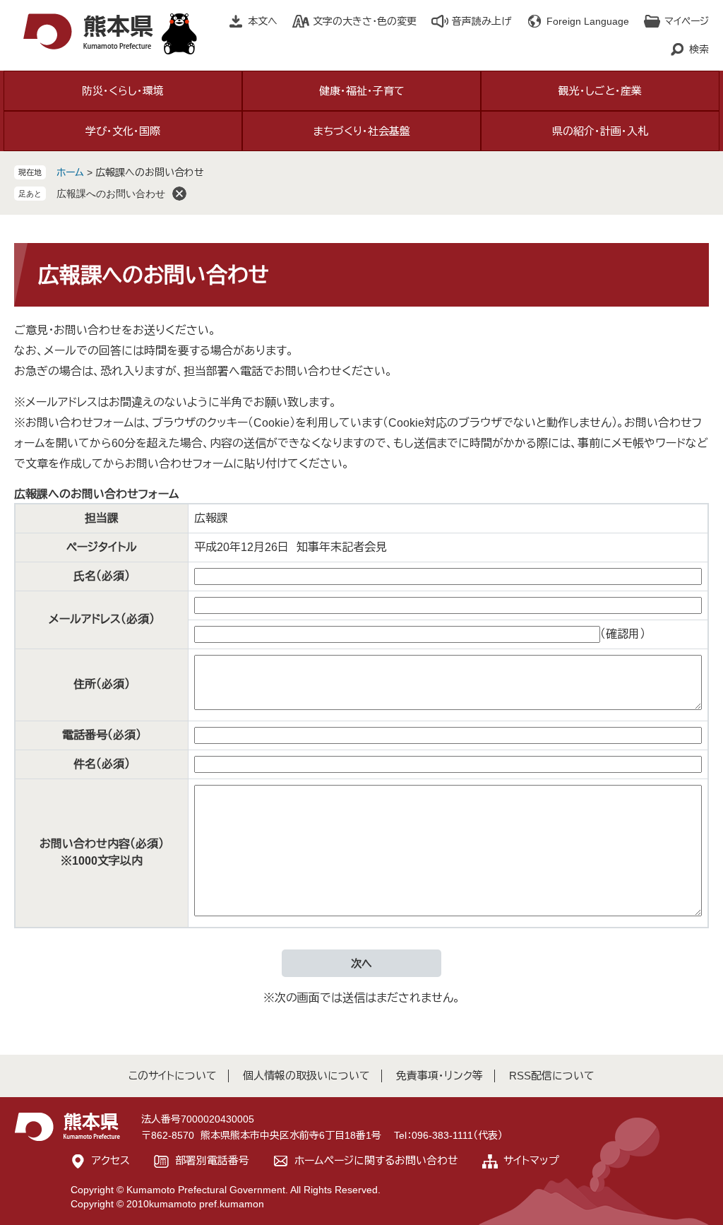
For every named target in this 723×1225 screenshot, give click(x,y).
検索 (699, 49)
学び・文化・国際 (122, 131)
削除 (179, 194)
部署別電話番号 (212, 1160)
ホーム (70, 172)
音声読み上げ (481, 21)
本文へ (262, 21)
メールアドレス (102, 619)
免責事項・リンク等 (439, 1076)
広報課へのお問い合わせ (110, 193)
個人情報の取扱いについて (306, 1076)
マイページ (686, 21)
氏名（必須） (101, 576)
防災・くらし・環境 (123, 91)
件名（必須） (101, 764)
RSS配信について (551, 1076)
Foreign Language (587, 21)
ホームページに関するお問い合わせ (376, 1160)
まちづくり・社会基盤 (361, 131)
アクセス (111, 1160)
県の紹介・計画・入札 (600, 131)
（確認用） (622, 634)
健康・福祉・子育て (362, 91)
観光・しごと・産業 (600, 91)
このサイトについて (173, 1076)
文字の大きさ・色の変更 (365, 21)
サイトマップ (531, 1160)
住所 (101, 684)
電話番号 (101, 735)
